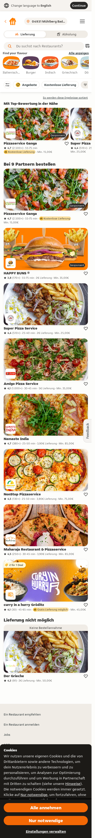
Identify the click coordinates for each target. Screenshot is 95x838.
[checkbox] (11, 65)
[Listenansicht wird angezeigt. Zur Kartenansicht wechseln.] (87, 46)
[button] (10, 21)
